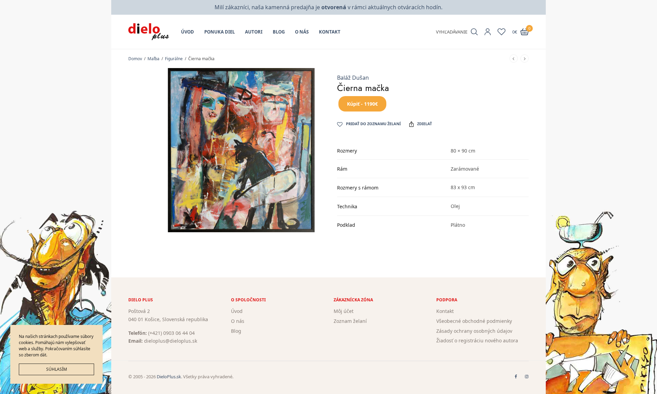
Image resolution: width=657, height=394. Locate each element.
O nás (302, 32)
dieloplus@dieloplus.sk (170, 341)
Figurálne (174, 59)
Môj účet (343, 311)
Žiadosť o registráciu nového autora (477, 340)
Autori (253, 32)
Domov (135, 59)
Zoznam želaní (350, 321)
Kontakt (329, 32)
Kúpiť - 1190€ (362, 104)
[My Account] (488, 32)
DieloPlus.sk (169, 376)
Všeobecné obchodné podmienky (474, 321)
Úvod (187, 32)
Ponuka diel (219, 32)
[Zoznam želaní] (501, 32)
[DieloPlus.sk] (148, 31)
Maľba (153, 59)
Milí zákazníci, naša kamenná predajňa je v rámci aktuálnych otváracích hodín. (328, 7)
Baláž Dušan (353, 77)
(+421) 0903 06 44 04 (171, 332)
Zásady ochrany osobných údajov (474, 330)
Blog (279, 32)
